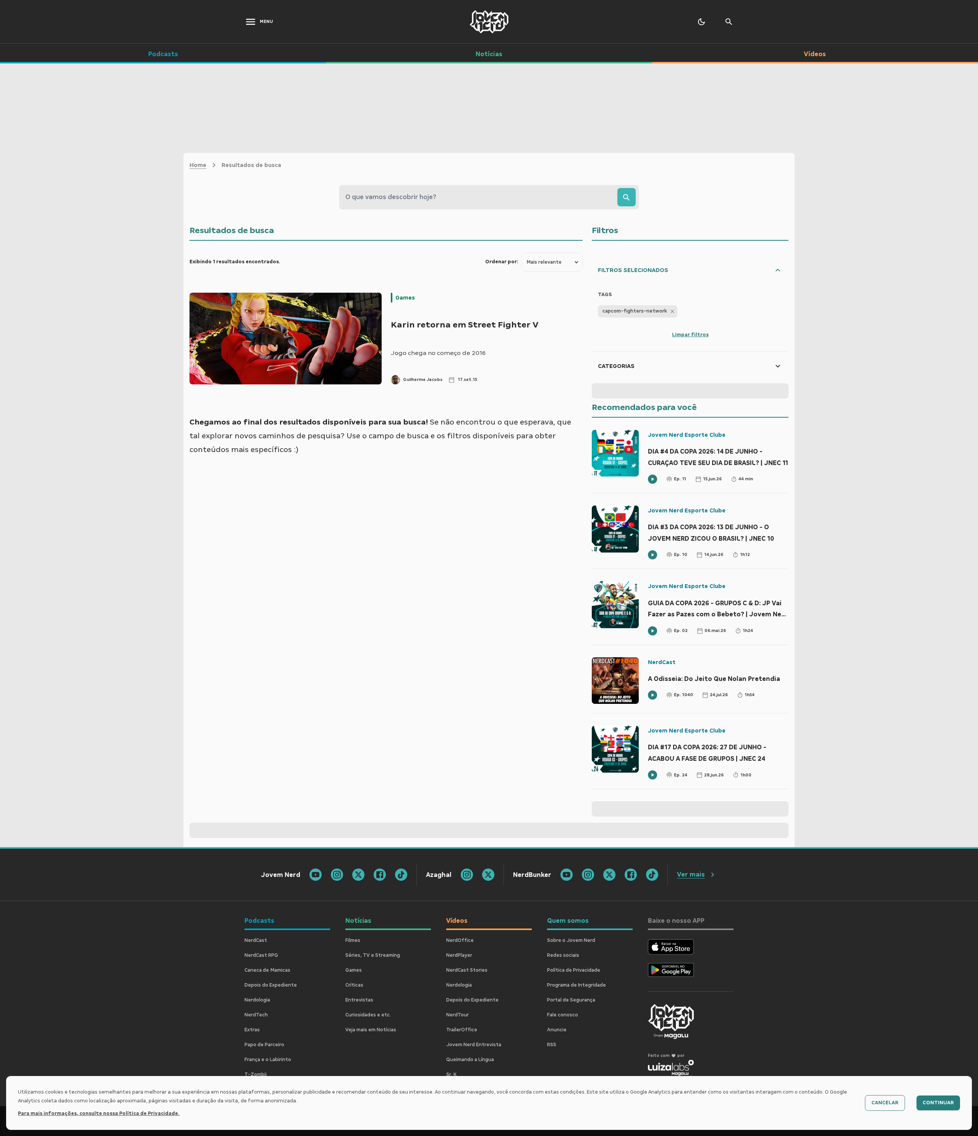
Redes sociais (563, 955)
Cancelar (885, 1102)
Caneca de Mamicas (267, 970)
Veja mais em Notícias (370, 1029)
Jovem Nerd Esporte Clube (686, 435)
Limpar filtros (690, 334)
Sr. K (451, 1074)
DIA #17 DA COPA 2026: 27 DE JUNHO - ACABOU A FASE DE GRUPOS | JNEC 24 (707, 753)
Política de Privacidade (573, 970)
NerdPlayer (459, 955)
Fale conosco (562, 1015)
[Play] (652, 479)
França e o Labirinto (267, 1059)
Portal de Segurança (571, 1000)
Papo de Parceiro (264, 1044)
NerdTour (457, 1015)
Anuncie (557, 1029)
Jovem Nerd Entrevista (473, 1044)
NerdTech (256, 1015)
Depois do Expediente (270, 985)
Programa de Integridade (576, 985)
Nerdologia (257, 1000)
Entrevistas (359, 1000)
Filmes (352, 940)
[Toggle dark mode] (701, 21)
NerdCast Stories (466, 970)
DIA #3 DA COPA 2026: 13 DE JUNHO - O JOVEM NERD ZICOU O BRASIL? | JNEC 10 (711, 532)
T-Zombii (255, 1074)
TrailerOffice (461, 1029)
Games (405, 298)
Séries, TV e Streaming (372, 955)
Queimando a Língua (470, 1059)
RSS (551, 1044)
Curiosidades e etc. (368, 1015)
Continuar (938, 1102)
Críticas (354, 985)
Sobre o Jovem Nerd (571, 940)
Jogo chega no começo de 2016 (438, 353)
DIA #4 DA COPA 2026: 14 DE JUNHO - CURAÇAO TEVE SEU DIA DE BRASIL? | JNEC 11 (718, 457)
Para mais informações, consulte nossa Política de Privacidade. (99, 1113)
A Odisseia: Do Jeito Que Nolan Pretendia (714, 678)
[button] (637, 311)
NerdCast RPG (261, 955)
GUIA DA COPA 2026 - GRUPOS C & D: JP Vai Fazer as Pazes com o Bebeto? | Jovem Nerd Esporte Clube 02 (718, 610)
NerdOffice (460, 940)
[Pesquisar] (626, 197)
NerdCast (661, 662)
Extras (252, 1029)
